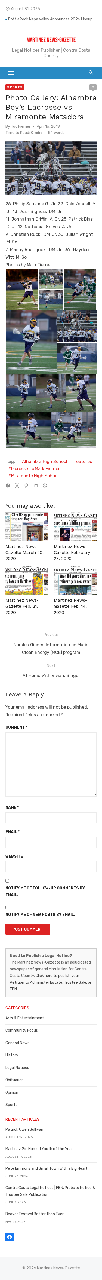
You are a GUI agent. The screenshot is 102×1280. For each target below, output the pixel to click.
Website (14, 856)
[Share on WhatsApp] (44, 485)
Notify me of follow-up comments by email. (45, 891)
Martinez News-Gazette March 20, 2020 (24, 552)
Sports (15, 87)
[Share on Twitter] (17, 485)
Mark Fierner (47, 468)
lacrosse (19, 468)
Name (12, 807)
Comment (16, 727)
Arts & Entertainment (24, 1018)
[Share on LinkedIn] (35, 485)
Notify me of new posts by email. (40, 914)
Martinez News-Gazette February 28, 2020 (72, 552)
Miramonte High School (34, 475)
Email (12, 832)
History (11, 1055)
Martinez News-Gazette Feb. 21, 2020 (22, 606)
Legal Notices (17, 1067)
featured (83, 461)
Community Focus (21, 1030)
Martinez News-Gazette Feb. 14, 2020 (70, 606)
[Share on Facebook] (7, 485)
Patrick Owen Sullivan (24, 1129)
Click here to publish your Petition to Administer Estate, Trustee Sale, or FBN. (50, 982)
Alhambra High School (44, 461)
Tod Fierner (20, 126)
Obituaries (14, 1080)
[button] (21, 289)
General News (17, 1043)
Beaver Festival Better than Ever (34, 1214)
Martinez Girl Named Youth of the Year (39, 1149)
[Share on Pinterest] (26, 485)
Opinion (11, 1092)
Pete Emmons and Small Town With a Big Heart (46, 1168)
